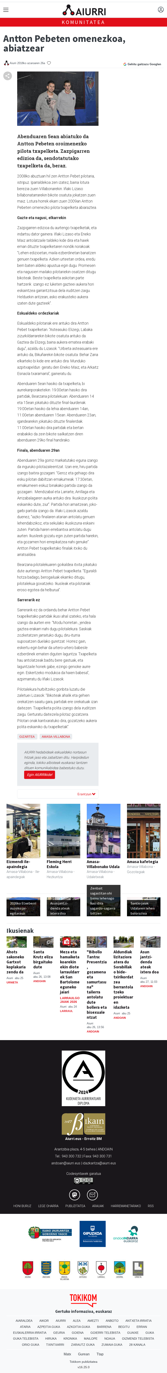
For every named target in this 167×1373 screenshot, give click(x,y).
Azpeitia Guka (48, 1327)
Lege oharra (48, 1206)
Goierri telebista (105, 1332)
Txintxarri (55, 1344)
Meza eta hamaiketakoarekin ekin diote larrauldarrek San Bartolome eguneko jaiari (70, 972)
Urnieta (12, 982)
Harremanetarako (126, 1206)
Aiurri (61, 1320)
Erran (142, 1327)
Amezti (93, 1320)
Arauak (98, 1206)
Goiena (78, 1332)
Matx (67, 1354)
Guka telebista (25, 1338)
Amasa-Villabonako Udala (103, 864)
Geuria (59, 1332)
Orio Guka (30, 1344)
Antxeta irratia (138, 1320)
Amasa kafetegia (142, 861)
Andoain (39, 981)
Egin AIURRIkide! (39, 775)
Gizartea (26, 736)
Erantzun (84, 794)
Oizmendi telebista (138, 1338)
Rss (151, 1206)
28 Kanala (137, 1344)
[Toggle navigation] (6, 10)
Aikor (44, 1320)
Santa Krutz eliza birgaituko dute (43, 959)
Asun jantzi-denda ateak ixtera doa (149, 961)
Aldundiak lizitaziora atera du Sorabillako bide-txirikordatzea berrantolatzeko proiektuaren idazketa (123, 979)
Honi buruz (22, 1206)
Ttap (100, 1354)
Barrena (104, 1327)
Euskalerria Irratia (29, 1332)
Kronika (70, 1338)
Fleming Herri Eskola (59, 864)
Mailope (90, 1338)
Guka (149, 1332)
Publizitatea (75, 1206)
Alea (76, 1320)
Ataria (25, 1327)
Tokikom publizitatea (83, 1361)
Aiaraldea (24, 1320)
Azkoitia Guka (78, 1327)
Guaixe (133, 1332)
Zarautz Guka (83, 1344)
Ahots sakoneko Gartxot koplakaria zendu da (16, 961)
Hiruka (51, 1338)
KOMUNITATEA (83, 22)
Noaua (109, 1338)
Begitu (124, 1327)
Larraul (66, 1011)
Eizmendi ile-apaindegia (18, 864)
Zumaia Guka (112, 1344)
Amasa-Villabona (56, 736)
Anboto (112, 1320)
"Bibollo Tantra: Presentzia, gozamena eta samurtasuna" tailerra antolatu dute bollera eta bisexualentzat (97, 984)
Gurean (84, 1354)
